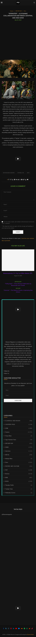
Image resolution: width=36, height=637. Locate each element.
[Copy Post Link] (23, 179)
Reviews (18, 473)
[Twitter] (6, 628)
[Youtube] (16, 628)
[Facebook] (3, 628)
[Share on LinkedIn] (16, 179)
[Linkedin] (13, 628)
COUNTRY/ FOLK (18, 424)
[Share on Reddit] (18, 179)
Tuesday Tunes (18, 489)
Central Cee (20, 172)
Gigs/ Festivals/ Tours (18, 439)
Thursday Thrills (18, 485)
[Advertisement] (18, 39)
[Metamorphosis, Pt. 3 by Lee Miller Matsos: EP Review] (18, 260)
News (18, 462)
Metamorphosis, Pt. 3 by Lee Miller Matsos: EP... (18, 273)
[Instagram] (8, 628)
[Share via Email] (27, 179)
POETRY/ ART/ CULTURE (18, 466)
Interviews (18, 451)
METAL (18, 454)
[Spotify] (24, 628)
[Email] (19, 628)
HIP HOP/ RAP (18, 443)
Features (18, 432)
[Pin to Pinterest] (14, 179)
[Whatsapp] (27, 628)
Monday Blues (18, 458)
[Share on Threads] (25, 180)
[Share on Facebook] (10, 179)
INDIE (18, 447)
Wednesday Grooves (18, 492)
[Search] (34, 2)
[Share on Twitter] (12, 180)
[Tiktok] (32, 628)
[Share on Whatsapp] (20, 179)
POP (18, 470)
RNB (18, 477)
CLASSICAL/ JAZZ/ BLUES (18, 420)
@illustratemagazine (7, 514)
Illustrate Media (30, 634)
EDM (18, 428)
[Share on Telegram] (21, 179)
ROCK (18, 481)
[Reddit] (29, 628)
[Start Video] (18, 159)
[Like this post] (8, 179)
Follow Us (6, 373)
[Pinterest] (11, 628)
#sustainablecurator (8, 172)
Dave (28, 172)
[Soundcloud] (22, 628)
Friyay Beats (18, 435)
